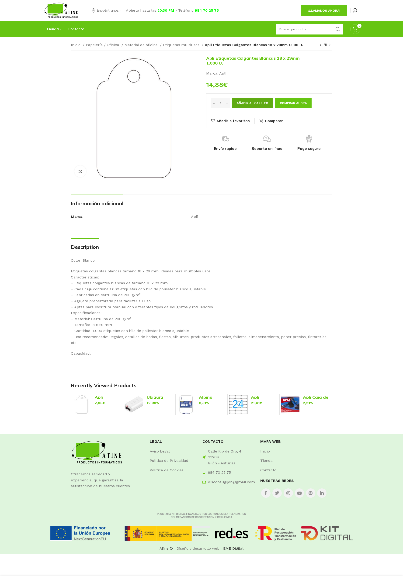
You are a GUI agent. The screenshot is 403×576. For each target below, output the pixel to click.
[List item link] (172, 451)
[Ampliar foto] (80, 171)
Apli (222, 73)
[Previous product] (320, 45)
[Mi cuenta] (355, 10)
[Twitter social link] (277, 493)
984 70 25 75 (207, 10)
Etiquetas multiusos (182, 45)
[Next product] (329, 45)
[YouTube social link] (299, 493)
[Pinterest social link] (310, 493)
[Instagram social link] (288, 493)
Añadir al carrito (252, 103)
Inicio (76, 45)
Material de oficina (142, 45)
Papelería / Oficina (103, 45)
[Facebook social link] (266, 493)
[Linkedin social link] (322, 493)
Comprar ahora (293, 103)
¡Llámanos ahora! (324, 10)
